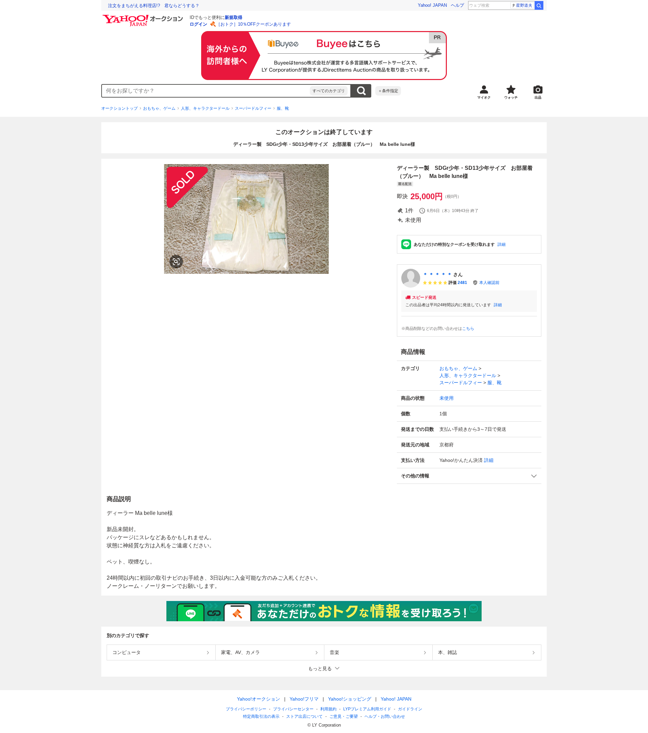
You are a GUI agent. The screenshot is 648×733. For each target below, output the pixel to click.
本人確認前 (489, 282)
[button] (469, 475)
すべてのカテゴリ (329, 90)
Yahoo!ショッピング (349, 699)
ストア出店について (304, 716)
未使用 (446, 398)
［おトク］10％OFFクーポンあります (253, 24)
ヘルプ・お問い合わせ (384, 716)
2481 (462, 282)
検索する (361, 91)
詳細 (501, 244)
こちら (468, 328)
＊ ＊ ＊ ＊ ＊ (437, 274)
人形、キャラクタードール (205, 108)
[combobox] (206, 91)
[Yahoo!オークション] (143, 16)
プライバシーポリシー (246, 709)
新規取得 (233, 17)
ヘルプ (457, 5)
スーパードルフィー (253, 108)
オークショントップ (119, 108)
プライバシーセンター (293, 709)
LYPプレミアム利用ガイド (367, 709)
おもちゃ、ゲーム (159, 108)
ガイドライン (410, 709)
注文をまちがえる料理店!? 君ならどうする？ (153, 5)
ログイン (198, 24)
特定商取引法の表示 (261, 716)
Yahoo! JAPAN (432, 5)
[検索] (539, 5)
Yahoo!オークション (258, 699)
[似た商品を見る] (176, 261)
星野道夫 (524, 5)
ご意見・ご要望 (343, 716)
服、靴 (283, 108)
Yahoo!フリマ (304, 699)
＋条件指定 (388, 90)
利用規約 (328, 709)
